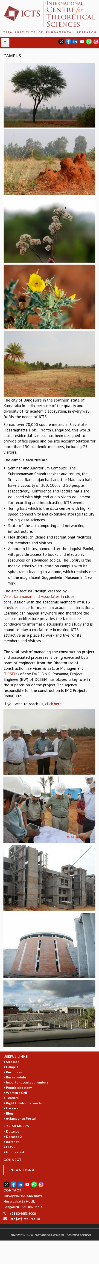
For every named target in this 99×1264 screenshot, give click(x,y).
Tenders (12, 1098)
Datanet (12, 1131)
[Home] (49, 17)
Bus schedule (16, 1077)
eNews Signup (23, 1170)
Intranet (12, 1142)
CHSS (10, 1147)
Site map (12, 1062)
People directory (19, 1087)
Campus (12, 1067)
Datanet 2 (14, 1137)
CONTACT (12, 1190)
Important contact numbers (27, 1082)
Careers (12, 1108)
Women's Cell (16, 1093)
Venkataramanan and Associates (31, 596)
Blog (9, 1113)
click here (53, 703)
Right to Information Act (25, 1103)
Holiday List (15, 1152)
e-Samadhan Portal (21, 1118)
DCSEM (11, 673)
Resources (14, 1072)
